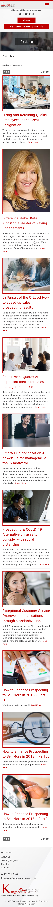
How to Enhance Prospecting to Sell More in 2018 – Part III (25, 695)
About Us (5, 856)
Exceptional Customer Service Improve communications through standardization (26, 615)
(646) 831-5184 (26, 14)
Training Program (9, 860)
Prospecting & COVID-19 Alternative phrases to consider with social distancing (22, 537)
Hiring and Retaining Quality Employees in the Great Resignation (24, 119)
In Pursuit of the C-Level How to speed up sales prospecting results (25, 302)
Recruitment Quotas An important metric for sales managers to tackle (23, 381)
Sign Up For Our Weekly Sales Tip (26, 26)
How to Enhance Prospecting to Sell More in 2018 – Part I (25, 816)
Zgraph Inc (44, 901)
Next (6, 71)
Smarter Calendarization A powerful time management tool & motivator (24, 458)
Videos (26, 20)
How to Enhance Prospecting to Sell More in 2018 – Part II (25, 754)
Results (5, 864)
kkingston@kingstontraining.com (26, 10)
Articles (5, 867)
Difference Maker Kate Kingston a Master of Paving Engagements (24, 223)
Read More (33, 142)
